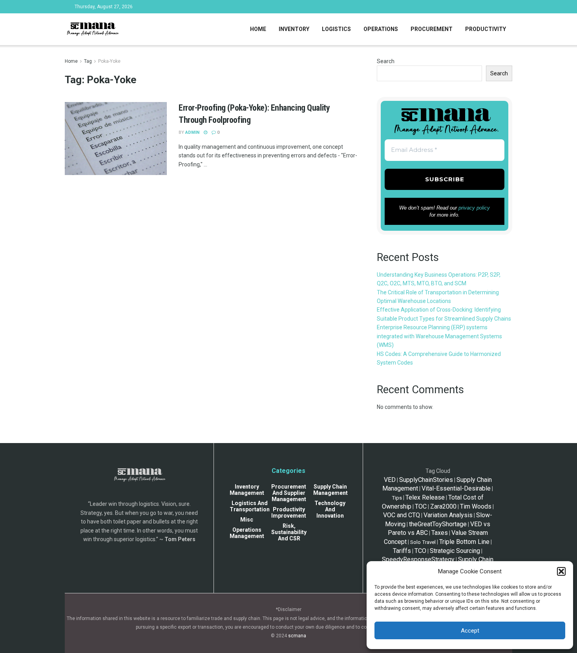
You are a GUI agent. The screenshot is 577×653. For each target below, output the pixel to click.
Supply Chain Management (330, 489)
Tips (397, 498)
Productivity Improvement (288, 512)
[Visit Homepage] (92, 29)
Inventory (294, 29)
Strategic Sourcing (455, 551)
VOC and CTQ (401, 515)
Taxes (439, 532)
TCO (420, 551)
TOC (421, 506)
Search (385, 61)
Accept (470, 630)
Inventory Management (247, 489)
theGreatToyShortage (438, 524)
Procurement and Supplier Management (288, 492)
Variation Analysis (448, 515)
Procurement (432, 29)
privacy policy (474, 208)
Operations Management (247, 533)
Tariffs (402, 551)
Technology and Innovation (329, 509)
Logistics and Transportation (250, 506)
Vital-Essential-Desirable (456, 488)
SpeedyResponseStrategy (418, 559)
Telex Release (425, 497)
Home (258, 29)
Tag (88, 61)
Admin (192, 132)
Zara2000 (443, 506)
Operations (380, 29)
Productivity (485, 29)
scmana (297, 635)
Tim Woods (475, 506)
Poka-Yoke (109, 61)
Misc (246, 519)
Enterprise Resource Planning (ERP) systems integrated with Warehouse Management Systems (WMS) (439, 336)
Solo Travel (423, 542)
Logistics (336, 29)
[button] (561, 571)
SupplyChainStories (426, 479)
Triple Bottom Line (464, 541)
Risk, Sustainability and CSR (289, 532)
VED (390, 479)
